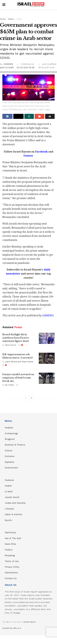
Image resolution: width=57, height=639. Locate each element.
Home (3, 19)
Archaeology (11, 433)
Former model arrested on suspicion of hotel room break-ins (18, 377)
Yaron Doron (10, 345)
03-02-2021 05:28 (25, 67)
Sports (8, 520)
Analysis (9, 427)
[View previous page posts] (25, 398)
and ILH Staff (6, 67)
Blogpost (10, 439)
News (11, 19)
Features (9, 480)
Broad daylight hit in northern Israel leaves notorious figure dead (15, 337)
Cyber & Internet (13, 514)
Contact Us (11, 578)
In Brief (9, 491)
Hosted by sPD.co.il (11, 628)
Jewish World (12, 497)
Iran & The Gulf (13, 538)
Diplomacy (11, 532)
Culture (8, 450)
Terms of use (12, 561)
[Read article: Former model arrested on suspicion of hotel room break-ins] (47, 378)
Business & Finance (15, 444)
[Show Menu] (3, 4)
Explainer (9, 462)
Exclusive (9, 456)
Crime (19, 19)
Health (8, 485)
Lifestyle (9, 508)
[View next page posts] (31, 398)
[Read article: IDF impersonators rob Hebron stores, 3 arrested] (47, 358)
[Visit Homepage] (31, 5)
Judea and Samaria (15, 503)
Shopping (10, 555)
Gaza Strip (10, 544)
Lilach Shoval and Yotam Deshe (19, 362)
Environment (11, 467)
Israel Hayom (29, 622)
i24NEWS (8, 64)
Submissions (11, 572)
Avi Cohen (9, 385)
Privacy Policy (12, 567)
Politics (9, 549)
